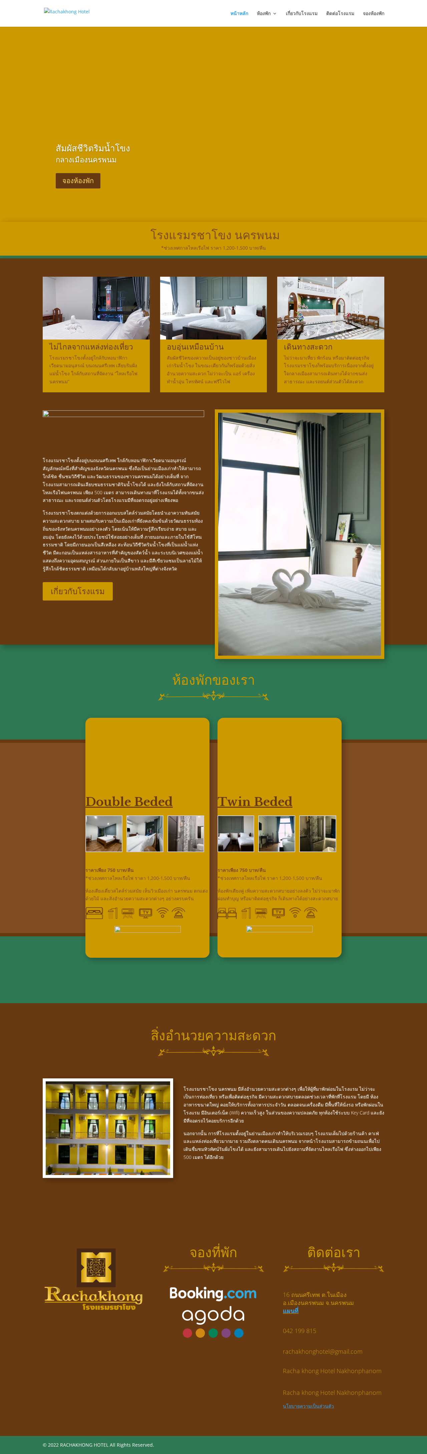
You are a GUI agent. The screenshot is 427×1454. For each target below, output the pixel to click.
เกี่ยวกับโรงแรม (302, 13)
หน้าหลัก (239, 13)
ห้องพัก (264, 13)
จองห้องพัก (373, 13)
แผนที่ (291, 1311)
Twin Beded (255, 802)
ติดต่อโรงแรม (340, 13)
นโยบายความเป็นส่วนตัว (308, 1406)
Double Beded (129, 802)
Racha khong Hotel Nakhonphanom (332, 1371)
